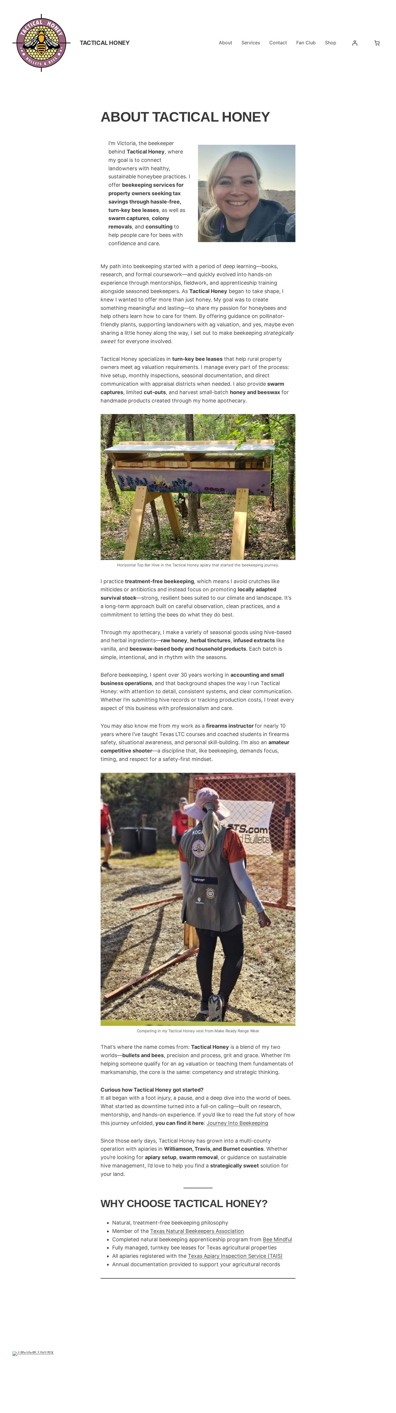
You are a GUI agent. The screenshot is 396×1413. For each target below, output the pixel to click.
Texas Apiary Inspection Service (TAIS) (235, 1256)
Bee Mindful (277, 1239)
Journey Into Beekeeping (237, 1123)
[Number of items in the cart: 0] (377, 43)
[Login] (354, 43)
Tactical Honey (104, 42)
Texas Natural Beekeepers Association (197, 1231)
